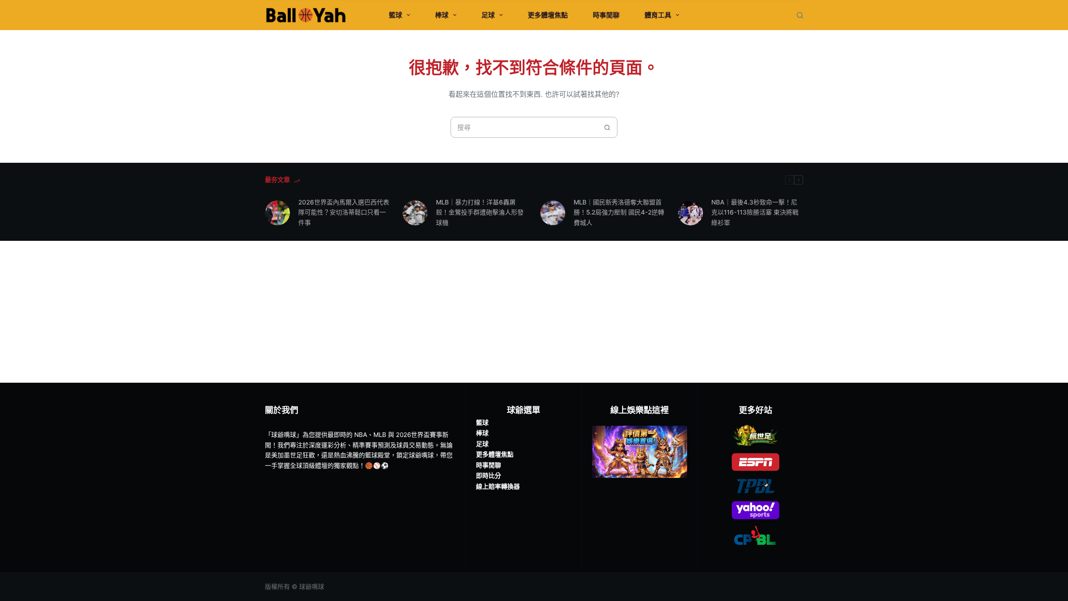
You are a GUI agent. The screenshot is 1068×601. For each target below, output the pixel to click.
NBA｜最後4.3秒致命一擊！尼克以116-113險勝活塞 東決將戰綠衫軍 (754, 212)
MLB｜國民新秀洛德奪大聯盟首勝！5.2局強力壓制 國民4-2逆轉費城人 (619, 212)
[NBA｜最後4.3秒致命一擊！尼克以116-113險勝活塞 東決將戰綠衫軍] (690, 212)
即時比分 (488, 476)
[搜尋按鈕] (607, 127)
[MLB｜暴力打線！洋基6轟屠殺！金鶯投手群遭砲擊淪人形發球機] (415, 212)
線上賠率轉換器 (498, 486)
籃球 (395, 15)
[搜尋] (800, 15)
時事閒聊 (606, 15)
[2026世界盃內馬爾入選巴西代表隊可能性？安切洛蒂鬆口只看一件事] (277, 212)
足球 (488, 15)
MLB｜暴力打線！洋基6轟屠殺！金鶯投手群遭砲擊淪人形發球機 (480, 212)
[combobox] (524, 127)
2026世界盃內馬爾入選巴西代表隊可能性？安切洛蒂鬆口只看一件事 (343, 212)
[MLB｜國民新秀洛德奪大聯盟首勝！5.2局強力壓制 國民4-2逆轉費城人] (552, 212)
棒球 (441, 15)
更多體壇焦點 (548, 15)
